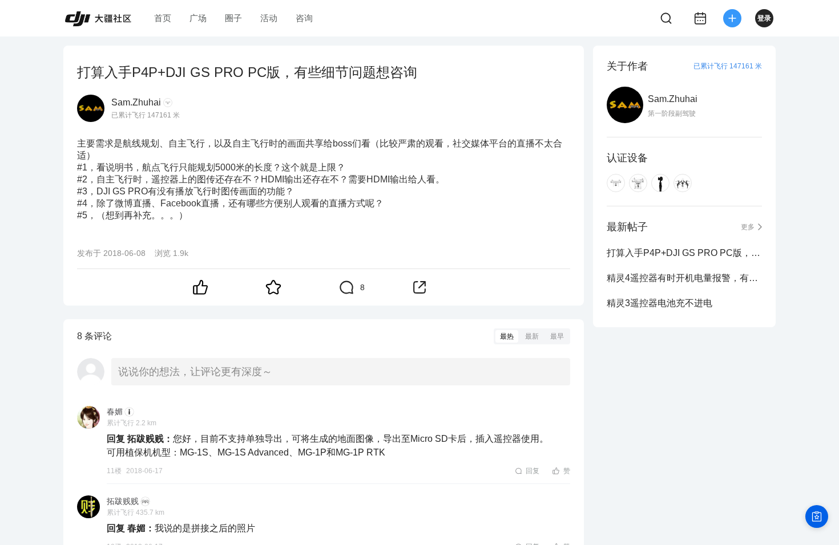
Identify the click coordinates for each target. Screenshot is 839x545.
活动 (268, 18)
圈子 (233, 18)
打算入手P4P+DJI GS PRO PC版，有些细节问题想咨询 (684, 253)
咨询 (304, 18)
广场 (198, 18)
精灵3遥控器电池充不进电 (659, 303)
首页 (162, 18)
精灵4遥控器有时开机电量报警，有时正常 (684, 278)
